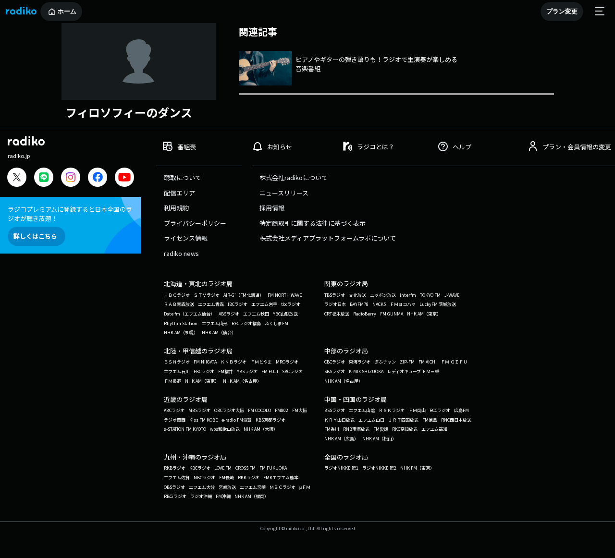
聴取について (182, 177)
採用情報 (271, 207)
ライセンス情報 (186, 238)
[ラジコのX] (16, 178)
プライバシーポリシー (195, 223)
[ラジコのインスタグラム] (70, 177)
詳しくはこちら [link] (35, 236)
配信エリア (179, 192)
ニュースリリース (283, 192)
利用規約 (176, 207)
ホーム (67, 11)
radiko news (181, 253)
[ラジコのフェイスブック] (97, 178)
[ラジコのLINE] (43, 178)
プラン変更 (562, 11)
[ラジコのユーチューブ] (124, 178)
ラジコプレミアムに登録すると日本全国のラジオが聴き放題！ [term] (70, 214)
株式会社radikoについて (293, 177)
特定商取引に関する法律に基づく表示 (312, 223)
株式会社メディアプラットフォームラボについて (327, 238)
